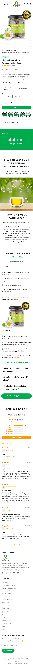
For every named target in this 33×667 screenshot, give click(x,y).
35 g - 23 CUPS (7, 96)
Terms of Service (7, 599)
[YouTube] (14, 573)
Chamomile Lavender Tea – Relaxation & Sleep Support (15, 52)
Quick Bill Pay (6, 612)
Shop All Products (11, 50)
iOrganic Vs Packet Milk (9, 588)
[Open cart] (24, 4)
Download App (6, 615)
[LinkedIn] (18, 573)
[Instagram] (6, 573)
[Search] (31, 4)
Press (3, 629)
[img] (6, 448)
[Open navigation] (2, 4)
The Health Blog (6, 597)
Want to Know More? (10, 122)
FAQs (3, 626)
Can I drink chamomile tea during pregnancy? (14, 387)
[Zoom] (29, 39)
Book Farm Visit (6, 594)
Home (3, 50)
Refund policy (6, 602)
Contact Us (5, 618)
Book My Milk (6, 591)
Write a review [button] (16, 437)
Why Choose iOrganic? (9, 585)
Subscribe (8, 650)
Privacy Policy (6, 620)
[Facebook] (2, 573)
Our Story (5, 582)
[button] (6, 65)
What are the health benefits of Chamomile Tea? (15, 369)
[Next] (30, 45)
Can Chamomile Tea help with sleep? (16, 378)
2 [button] (14, 544)
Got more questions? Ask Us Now (16, 396)
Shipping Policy (6, 623)
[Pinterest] (10, 573)
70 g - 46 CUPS (19, 96)
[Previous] (3, 45)
